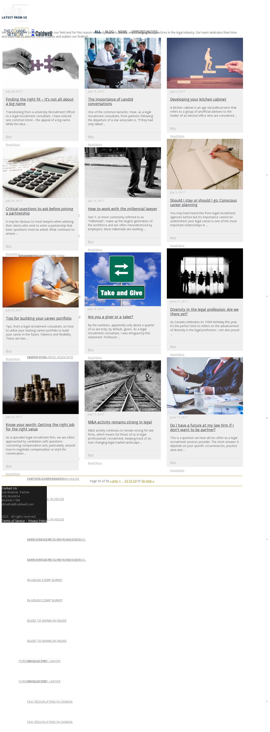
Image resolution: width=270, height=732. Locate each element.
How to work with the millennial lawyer (122, 208)
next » (150, 481)
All (98, 32)
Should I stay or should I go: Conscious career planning (203, 202)
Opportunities (144, 32)
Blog (109, 32)
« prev (114, 481)
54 (134, 481)
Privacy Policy (37, 521)
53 (130, 481)
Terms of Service (13, 521)
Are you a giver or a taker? (110, 316)
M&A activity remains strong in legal (120, 422)
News (122, 32)
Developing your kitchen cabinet (198, 99)
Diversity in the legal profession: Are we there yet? (204, 311)
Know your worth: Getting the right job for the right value (40, 427)
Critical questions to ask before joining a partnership (39, 211)
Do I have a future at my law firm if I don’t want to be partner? (202, 427)
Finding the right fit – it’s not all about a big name (40, 101)
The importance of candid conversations (110, 101)
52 (126, 481)
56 (143, 481)
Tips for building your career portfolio (39, 318)
